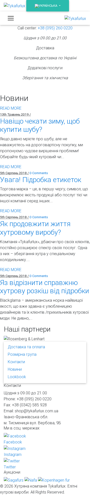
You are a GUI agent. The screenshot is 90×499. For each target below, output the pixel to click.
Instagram (13, 454)
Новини (15, 369)
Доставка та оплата (26, 346)
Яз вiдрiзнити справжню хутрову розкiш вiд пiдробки (44, 286)
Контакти (16, 361)
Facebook (13, 441)
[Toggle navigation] (11, 18)
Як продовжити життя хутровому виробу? (35, 227)
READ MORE (11, 108)
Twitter (10, 466)
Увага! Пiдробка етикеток (40, 179)
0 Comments (39, 173)
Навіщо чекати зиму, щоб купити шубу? (40, 125)
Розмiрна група (22, 354)
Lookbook (17, 376)
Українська (48, 5)
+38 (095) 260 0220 (55, 27)
